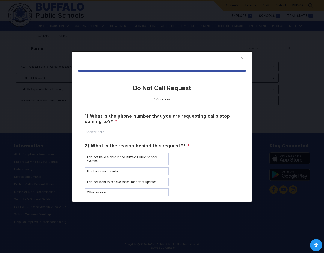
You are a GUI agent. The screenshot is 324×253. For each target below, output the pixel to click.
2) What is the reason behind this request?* (137, 145)
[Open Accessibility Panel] (316, 245)
